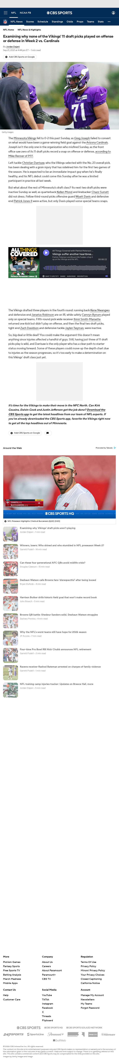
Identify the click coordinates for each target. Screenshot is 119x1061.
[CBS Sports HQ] (53, 1027)
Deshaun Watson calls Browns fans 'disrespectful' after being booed (58, 580)
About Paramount (52, 970)
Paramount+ (49, 974)
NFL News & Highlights (29, 29)
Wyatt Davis (83, 196)
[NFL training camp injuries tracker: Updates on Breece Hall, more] (10, 690)
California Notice (90, 980)
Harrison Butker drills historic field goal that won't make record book (58, 597)
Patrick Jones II (23, 201)
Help (6, 995)
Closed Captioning (91, 976)
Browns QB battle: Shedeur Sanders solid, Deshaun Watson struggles (59, 614)
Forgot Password (90, 1007)
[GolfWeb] (59, 1040)
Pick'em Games (11, 962)
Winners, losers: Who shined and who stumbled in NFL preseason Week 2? (62, 545)
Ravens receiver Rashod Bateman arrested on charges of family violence (60, 666)
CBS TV (46, 979)
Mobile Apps (10, 983)
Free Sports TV (11, 970)
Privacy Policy (88, 966)
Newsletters (87, 999)
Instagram (47, 1003)
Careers (46, 966)
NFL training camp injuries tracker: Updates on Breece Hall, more (56, 684)
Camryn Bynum (91, 315)
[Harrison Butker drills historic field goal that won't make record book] (10, 603)
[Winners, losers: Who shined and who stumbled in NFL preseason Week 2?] (10, 551)
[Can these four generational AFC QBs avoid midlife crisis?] (10, 568)
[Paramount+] (56, 1033)
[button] (5, 13)
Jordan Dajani (13, 46)
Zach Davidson (29, 328)
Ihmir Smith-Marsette (87, 319)
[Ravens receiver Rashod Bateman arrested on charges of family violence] (10, 672)
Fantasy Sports (11, 966)
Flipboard (47, 1020)
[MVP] (93, 1033)
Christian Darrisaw (33, 163)
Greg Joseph (82, 138)
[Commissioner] (76, 1033)
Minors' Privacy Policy (93, 970)
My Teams (86, 1003)
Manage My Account (92, 995)
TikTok (45, 999)
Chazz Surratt (100, 192)
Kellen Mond (64, 192)
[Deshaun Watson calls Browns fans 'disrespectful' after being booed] (10, 586)
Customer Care (11, 999)
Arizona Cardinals (97, 142)
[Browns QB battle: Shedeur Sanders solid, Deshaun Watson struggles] (10, 620)
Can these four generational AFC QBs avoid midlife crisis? (52, 562)
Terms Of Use (88, 962)
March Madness (12, 979)
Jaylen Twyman (74, 328)
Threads (46, 1016)
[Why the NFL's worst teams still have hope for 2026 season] (10, 638)
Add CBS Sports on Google (22, 57)
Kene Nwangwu (100, 310)
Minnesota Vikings (25, 138)
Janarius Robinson (43, 315)
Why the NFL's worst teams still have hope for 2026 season (53, 632)
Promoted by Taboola (104, 448)
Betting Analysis (12, 974)
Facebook (47, 1007)
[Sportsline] (35, 1033)
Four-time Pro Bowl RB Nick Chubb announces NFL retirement (55, 649)
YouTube (47, 995)
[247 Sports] (13, 1033)
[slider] (59, 509)
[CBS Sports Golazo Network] (84, 1027)
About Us (47, 962)
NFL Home (8, 29)
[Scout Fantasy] (108, 1034)
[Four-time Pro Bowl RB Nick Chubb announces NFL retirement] (10, 655)
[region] (59, 487)
